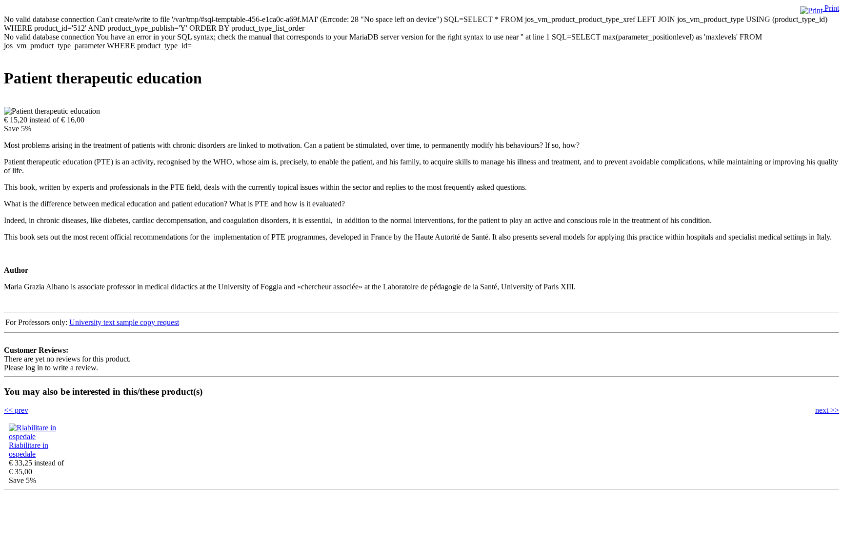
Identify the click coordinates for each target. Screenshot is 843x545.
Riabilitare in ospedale (28, 449)
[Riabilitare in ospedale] (38, 436)
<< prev (16, 410)
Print (831, 8)
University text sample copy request (124, 322)
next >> (827, 410)
